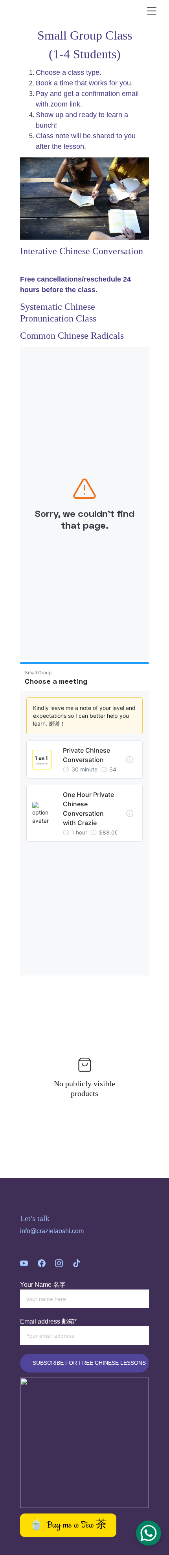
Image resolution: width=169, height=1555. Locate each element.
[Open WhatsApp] (148, 1533)
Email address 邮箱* (48, 1321)
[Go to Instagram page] (59, 1263)
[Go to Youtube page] (24, 1263)
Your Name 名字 (43, 1284)
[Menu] (151, 10)
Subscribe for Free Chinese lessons (89, 1363)
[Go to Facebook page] (42, 1263)
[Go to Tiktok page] (77, 1263)
